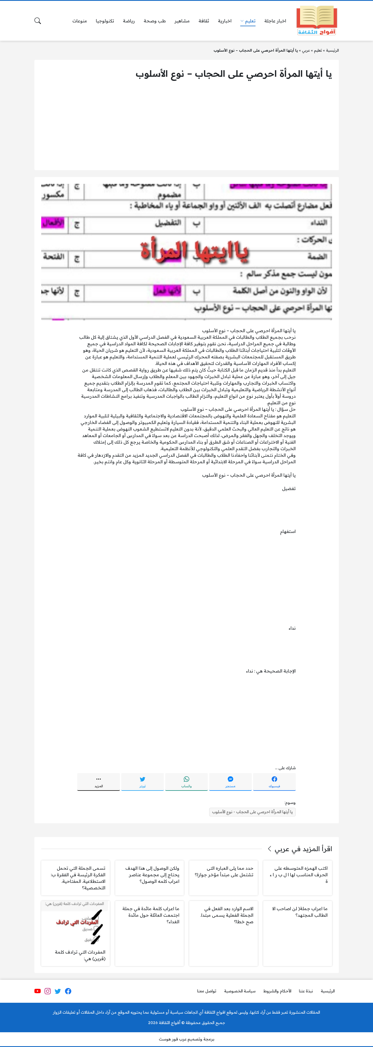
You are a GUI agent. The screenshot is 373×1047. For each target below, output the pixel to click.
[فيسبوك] (68, 991)
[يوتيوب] (37, 991)
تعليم (318, 50)
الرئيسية (332, 50)
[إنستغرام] (47, 991)
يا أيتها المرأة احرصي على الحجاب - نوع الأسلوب (252, 811)
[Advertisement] (186, 125)
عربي (306, 50)
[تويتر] (58, 991)
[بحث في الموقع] (37, 20)
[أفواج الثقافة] (317, 20)
